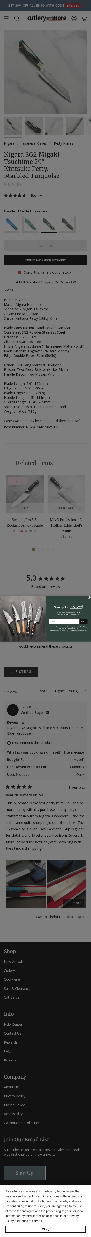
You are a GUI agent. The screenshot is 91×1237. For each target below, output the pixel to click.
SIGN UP (83, 621)
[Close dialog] (89, 597)
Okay (45, 1229)
